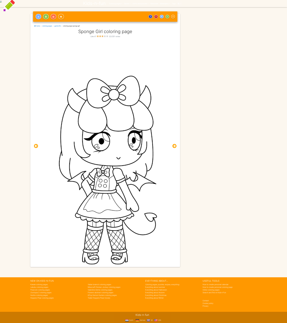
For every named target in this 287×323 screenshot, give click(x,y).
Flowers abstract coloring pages (100, 292)
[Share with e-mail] (173, 16)
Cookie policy (208, 303)
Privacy (205, 306)
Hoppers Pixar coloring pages (42, 298)
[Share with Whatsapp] (167, 16)
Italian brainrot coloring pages (99, 284)
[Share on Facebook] (150, 16)
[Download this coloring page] (61, 16)
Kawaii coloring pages (39, 284)
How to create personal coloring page (218, 287)
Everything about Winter (154, 298)
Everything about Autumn (155, 292)
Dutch (131, 320)
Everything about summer (155, 287)
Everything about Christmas (155, 295)
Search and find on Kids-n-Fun (214, 292)
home (38, 26)
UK (151, 320)
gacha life (57, 26)
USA (159, 320)
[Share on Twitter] (162, 16)
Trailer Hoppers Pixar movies (99, 298)
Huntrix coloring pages (39, 295)
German (142, 320)
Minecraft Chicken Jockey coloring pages (104, 287)
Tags (174, 3)
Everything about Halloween (156, 290)
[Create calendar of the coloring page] (46, 16)
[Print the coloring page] (53, 16)
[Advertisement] (105, 54)
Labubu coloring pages (39, 287)
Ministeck (154, 3)
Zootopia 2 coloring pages (40, 292)
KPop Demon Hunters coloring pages (102, 295)
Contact (206, 300)
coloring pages (47, 26)
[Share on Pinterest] (156, 16)
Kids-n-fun (94, 3)
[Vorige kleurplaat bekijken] (37, 146)
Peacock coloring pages (40, 290)
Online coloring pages (211, 290)
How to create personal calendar (215, 284)
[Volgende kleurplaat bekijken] (173, 146)
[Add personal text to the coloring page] (38, 16)
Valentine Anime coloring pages (100, 290)
